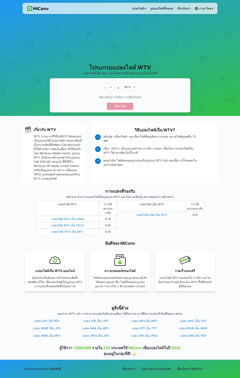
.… (105, 87)
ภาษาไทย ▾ (206, 8)
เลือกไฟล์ (120, 106)
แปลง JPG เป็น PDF (46, 321)
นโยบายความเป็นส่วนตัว (156, 368)
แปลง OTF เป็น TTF (144, 328)
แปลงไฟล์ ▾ (139, 8)
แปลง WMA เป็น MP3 (46, 335)
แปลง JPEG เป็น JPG (95, 335)
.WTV (127, 87)
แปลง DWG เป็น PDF (193, 335)
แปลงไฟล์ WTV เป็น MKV (67, 231)
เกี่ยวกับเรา (128, 368)
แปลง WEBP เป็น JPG (46, 328)
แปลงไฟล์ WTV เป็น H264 (67, 219)
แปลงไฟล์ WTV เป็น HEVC (67, 225)
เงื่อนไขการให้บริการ (190, 368)
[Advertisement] (120, 39)
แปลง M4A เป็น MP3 (96, 328)
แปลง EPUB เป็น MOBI (193, 328)
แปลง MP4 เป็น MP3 (144, 321)
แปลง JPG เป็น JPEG (144, 335)
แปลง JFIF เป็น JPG (95, 321)
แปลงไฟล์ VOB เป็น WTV (151, 215)
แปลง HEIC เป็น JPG (193, 321)
